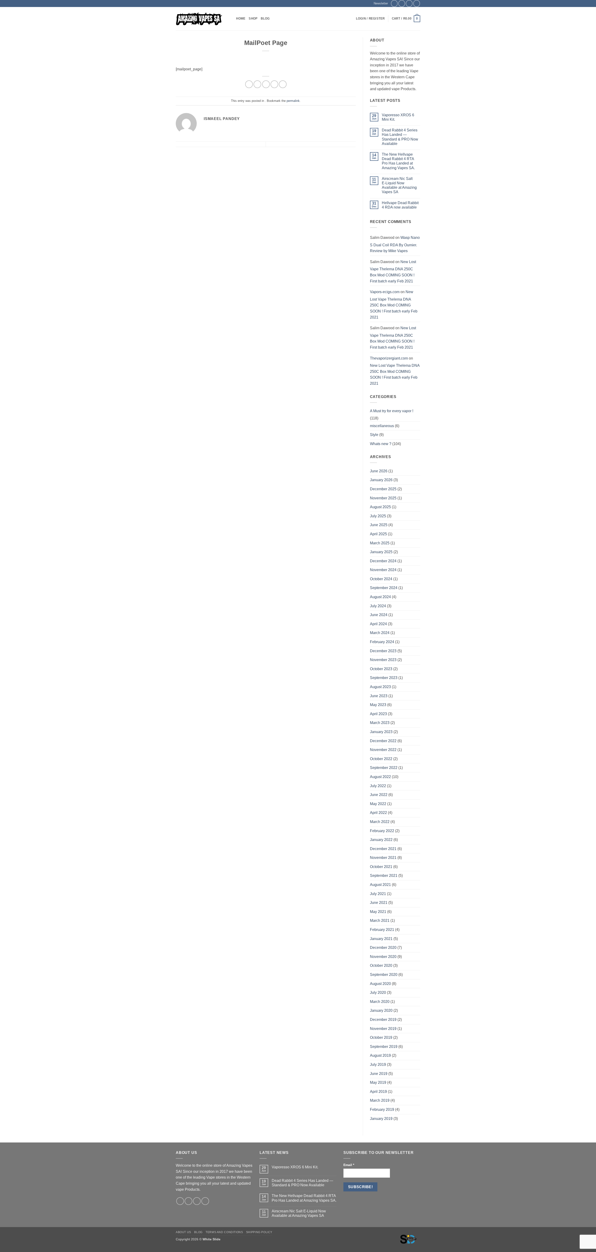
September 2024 (383, 588)
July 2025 (378, 516)
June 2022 (378, 795)
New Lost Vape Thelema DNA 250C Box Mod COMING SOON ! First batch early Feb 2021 (393, 271)
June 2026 (378, 471)
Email (348, 1165)
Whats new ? (380, 444)
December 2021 (383, 849)
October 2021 (381, 867)
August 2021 (380, 885)
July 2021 (378, 894)
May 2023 (378, 705)
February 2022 (382, 831)
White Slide (211, 1239)
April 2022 (378, 813)
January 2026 (381, 480)
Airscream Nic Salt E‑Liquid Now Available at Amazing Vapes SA (399, 185)
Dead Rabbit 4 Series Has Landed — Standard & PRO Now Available (400, 137)
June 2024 (378, 615)
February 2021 (382, 930)
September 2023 (383, 678)
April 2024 (378, 624)
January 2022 (381, 840)
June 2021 (378, 903)
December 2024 (383, 561)
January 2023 (381, 732)
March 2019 (379, 1100)
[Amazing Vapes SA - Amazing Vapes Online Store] (199, 19)
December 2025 (383, 489)
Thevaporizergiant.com (389, 358)
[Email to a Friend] (266, 84)
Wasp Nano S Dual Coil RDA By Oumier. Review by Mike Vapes (395, 244)
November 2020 (383, 957)
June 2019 (378, 1074)
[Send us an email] (409, 3)
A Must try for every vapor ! (391, 411)
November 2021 (383, 858)
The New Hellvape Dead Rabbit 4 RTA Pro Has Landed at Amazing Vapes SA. (398, 161)
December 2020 (383, 948)
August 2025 (380, 507)
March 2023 (379, 723)
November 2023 (383, 660)
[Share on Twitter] (257, 84)
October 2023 (381, 669)
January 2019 (381, 1119)
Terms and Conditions (224, 1232)
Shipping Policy (259, 1232)
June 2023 (378, 696)
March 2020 (379, 1002)
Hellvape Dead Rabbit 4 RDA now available (400, 205)
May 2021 (378, 912)
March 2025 (379, 543)
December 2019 (383, 1020)
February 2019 (382, 1109)
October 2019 (381, 1037)
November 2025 (383, 498)
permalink (293, 101)
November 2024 (383, 570)
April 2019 (378, 1092)
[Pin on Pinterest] (274, 84)
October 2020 (381, 965)
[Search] (231, 18)
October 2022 (381, 759)
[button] (379, 3)
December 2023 (383, 651)
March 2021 (379, 921)
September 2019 (383, 1047)
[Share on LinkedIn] (283, 84)
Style (374, 435)
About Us (183, 1232)
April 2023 (378, 714)
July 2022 (378, 786)
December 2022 (383, 741)
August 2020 (380, 984)
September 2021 (383, 876)
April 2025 (378, 534)
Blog (265, 18)
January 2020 (381, 1010)
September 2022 (383, 768)
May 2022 (378, 804)
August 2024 (380, 597)
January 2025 (381, 552)
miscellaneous (382, 426)
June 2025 (378, 525)
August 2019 (380, 1055)
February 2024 (382, 642)
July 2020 (378, 993)
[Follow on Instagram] (401, 3)
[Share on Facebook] (249, 84)
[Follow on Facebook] (394, 3)
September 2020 (383, 975)
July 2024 (378, 606)
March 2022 (379, 822)
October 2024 (381, 579)
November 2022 (383, 750)
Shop (253, 18)
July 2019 (378, 1065)
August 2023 (380, 687)
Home (240, 18)
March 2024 (379, 633)
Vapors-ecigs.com (385, 292)
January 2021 (381, 939)
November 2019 (383, 1029)
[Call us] (416, 3)
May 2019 (378, 1082)
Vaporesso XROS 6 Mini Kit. (398, 117)
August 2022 (380, 777)
